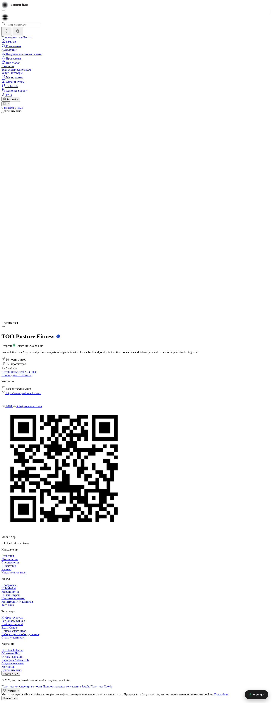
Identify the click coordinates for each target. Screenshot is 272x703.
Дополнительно (11, 111)
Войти (27, 37)
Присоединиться (12, 37)
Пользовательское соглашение (62, 686)
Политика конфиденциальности (22, 686)
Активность (9, 371)
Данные (31, 371)
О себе (21, 371)
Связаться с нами (12, 107)
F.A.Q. (86, 686)
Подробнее (221, 694)
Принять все (10, 698)
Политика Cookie (101, 686)
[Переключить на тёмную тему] (5, 103)
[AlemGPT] (256, 694)
